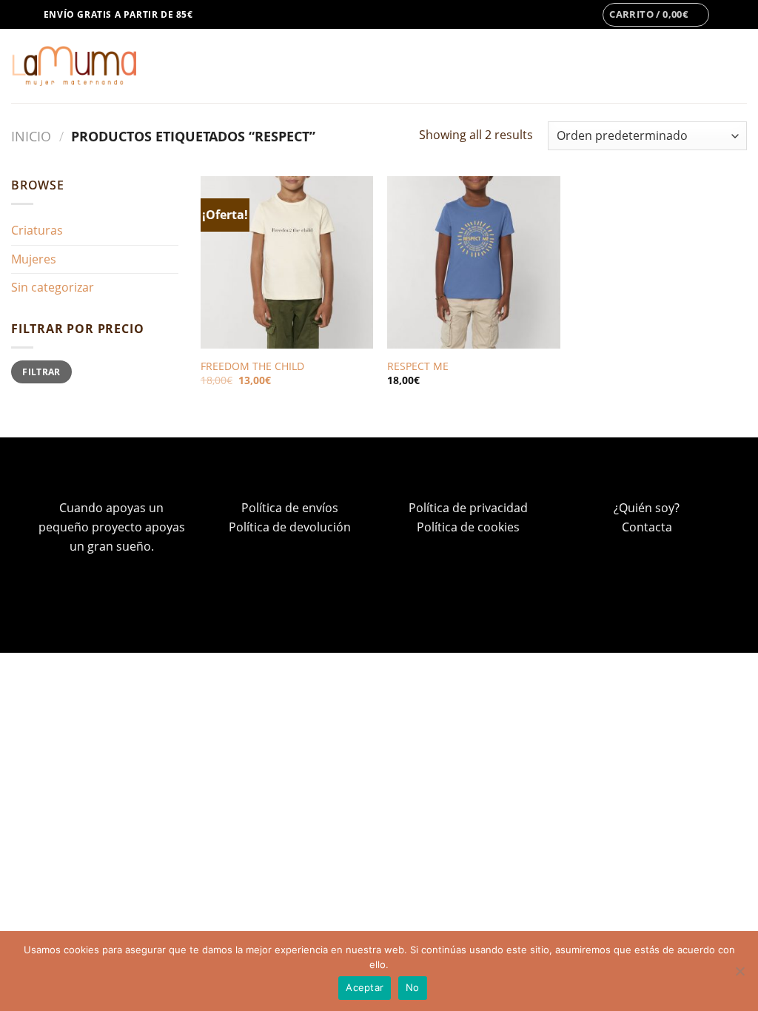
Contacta (647, 527)
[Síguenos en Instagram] (725, 15)
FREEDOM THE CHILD (252, 366)
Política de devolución (290, 527)
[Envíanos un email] (739, 15)
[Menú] (20, 14)
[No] (739, 975)
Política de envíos (289, 508)
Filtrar (41, 371)
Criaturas (37, 230)
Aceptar (364, 987)
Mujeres (33, 259)
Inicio (31, 136)
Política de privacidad (468, 508)
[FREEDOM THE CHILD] (287, 262)
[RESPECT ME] (473, 262)
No (413, 987)
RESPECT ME (418, 366)
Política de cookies (468, 527)
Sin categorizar (52, 287)
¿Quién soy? (647, 508)
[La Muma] (73, 65)
